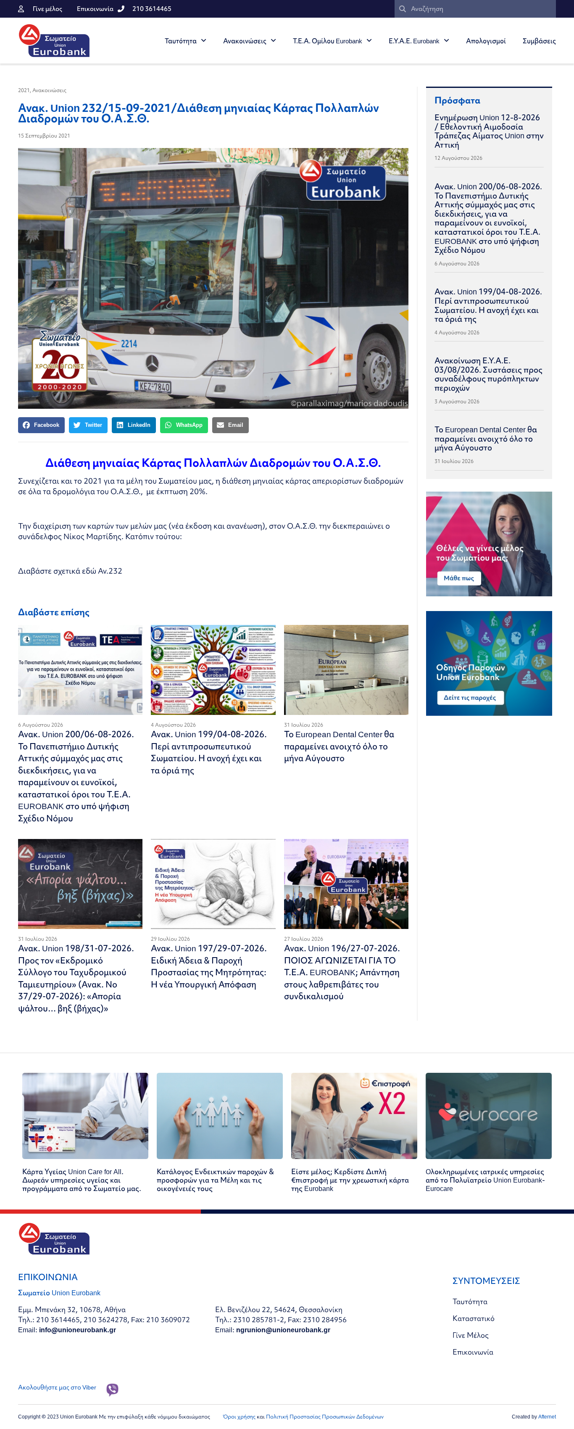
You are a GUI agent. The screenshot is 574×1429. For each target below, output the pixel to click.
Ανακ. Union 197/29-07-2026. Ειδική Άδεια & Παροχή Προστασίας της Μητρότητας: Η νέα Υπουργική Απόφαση (209, 966)
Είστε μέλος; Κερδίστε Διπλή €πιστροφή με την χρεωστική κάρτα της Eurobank (350, 1180)
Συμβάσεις (539, 40)
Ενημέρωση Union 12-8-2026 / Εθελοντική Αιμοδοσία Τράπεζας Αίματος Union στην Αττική (489, 131)
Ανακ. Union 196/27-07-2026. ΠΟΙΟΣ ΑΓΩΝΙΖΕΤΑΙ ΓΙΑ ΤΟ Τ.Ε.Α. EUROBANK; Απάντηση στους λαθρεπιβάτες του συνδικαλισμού (342, 972)
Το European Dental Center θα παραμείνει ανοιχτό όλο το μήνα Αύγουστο (339, 746)
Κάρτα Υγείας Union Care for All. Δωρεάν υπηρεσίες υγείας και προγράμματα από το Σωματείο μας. (81, 1180)
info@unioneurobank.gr (77, 1329)
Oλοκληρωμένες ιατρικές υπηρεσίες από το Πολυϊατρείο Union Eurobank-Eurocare (485, 1180)
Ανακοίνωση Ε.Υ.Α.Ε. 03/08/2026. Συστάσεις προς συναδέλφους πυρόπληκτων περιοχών (488, 374)
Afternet (547, 1416)
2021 (24, 90)
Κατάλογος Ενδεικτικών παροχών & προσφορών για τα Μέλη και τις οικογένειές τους (215, 1180)
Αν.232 (110, 571)
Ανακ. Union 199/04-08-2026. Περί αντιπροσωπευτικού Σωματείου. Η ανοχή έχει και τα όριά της (209, 752)
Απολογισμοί (486, 40)
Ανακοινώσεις (244, 40)
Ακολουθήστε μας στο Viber (57, 1387)
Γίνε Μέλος (471, 1335)
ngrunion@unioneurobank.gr (283, 1329)
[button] (41, 425)
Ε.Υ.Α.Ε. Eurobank (414, 40)
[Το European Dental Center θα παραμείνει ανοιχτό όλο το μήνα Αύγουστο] (346, 670)
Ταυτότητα (181, 40)
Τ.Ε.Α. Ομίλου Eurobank (327, 40)
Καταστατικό (474, 1318)
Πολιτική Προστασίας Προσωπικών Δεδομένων (325, 1416)
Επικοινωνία (473, 1352)
